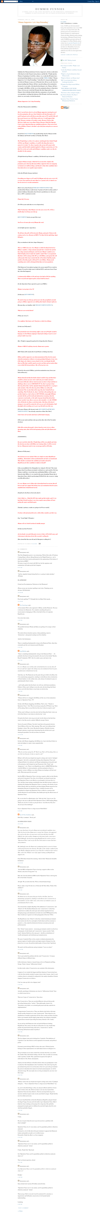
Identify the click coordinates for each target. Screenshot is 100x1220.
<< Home (20, 1211)
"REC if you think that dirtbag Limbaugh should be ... (69, 81)
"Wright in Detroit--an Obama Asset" (70, 78)
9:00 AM (20, 810)
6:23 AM (34, 543)
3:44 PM (20, 984)
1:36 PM (20, 1177)
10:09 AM (20, 592)
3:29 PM (20, 620)
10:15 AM (20, 823)
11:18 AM (20, 601)
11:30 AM (20, 862)
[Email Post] (39, 544)
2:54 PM (20, 1137)
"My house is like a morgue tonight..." (71, 92)
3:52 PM (20, 647)
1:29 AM (20, 1110)
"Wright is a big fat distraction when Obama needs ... (70, 75)
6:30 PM (20, 1031)
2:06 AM (20, 1204)
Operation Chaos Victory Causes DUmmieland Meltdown (69, 100)
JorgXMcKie (23, 651)
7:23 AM (20, 745)
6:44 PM (20, 660)
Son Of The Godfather (25, 815)
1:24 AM (20, 890)
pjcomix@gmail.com (74, 43)
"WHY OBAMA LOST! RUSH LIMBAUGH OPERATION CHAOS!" (71, 89)
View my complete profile (69, 54)
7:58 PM (20, 691)
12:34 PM (20, 949)
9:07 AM (20, 567)
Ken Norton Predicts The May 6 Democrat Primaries (69, 95)
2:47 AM (20, 1162)
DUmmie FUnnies (50, 9)
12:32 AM (20, 734)
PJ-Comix (63, 21)
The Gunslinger (24, 605)
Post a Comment (23, 1208)
